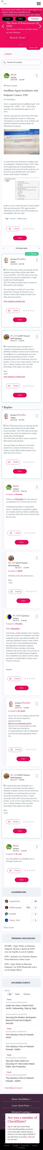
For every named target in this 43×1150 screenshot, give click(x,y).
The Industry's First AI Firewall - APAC (20, 1036)
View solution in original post (14, 301)
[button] (7, 19)
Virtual (9, 999)
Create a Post (33, 47)
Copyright (15, 1145)
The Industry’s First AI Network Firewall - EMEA (20, 1048)
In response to (14, 494)
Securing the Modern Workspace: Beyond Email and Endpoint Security (21, 1020)
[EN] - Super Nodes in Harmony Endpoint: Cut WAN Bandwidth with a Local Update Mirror (21, 967)
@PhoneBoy (19, 499)
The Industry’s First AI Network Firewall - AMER (20, 1079)
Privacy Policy (36, 12)
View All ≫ (9, 928)
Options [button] (38, 54)
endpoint (13, 218)
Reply (20, 238)
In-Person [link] (27, 994)
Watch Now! (18, 37)
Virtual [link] (17, 994)
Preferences (35, 19)
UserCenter (22, 1148)
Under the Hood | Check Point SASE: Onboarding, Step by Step (21, 1007)
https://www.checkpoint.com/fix (19, 723)
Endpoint (8, 54)
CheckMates (13, 1088)
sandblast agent (22, 218)
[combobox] (21, 62)
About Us (35, 1145)
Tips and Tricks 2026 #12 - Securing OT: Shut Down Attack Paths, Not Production (20, 1064)
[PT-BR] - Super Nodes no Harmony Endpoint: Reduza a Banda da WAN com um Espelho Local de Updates (20, 949)
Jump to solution (11, 86)
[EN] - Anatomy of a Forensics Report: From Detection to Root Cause (21, 958)
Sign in (10, 1127)
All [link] (10, 994)
